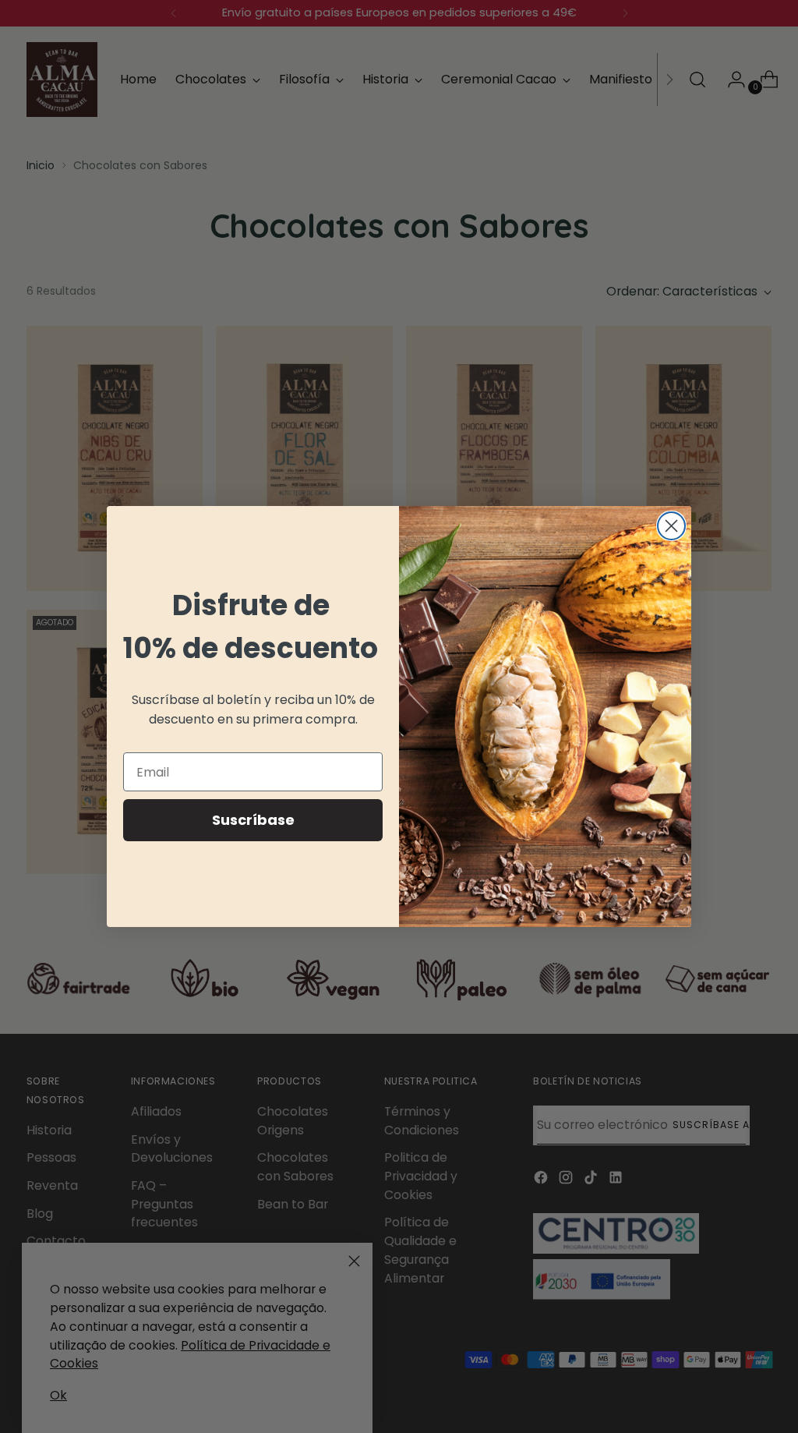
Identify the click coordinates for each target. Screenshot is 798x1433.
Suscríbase (253, 820)
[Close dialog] (671, 526)
